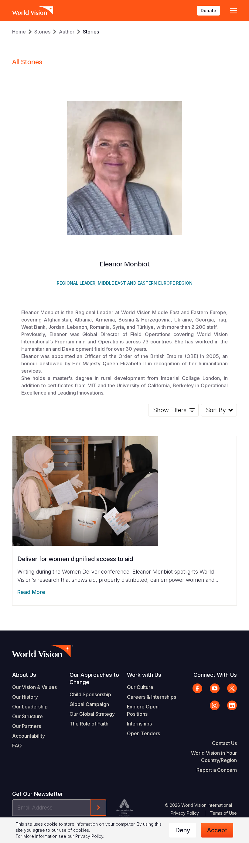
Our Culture (140, 687)
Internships (139, 724)
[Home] (33, 10)
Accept (217, 830)
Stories (42, 32)
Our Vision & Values (34, 687)
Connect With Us (215, 675)
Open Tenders (143, 733)
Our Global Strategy (92, 714)
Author (66, 32)
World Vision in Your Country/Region (214, 756)
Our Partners (26, 726)
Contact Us (224, 743)
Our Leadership (30, 707)
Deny (182, 830)
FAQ (17, 746)
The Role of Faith (89, 724)
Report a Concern (216, 770)
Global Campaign (89, 704)
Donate (208, 10)
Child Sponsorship (90, 694)
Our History (25, 697)
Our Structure (27, 716)
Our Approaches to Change (94, 678)
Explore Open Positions (143, 710)
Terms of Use (223, 813)
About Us (24, 675)
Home (19, 32)
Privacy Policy (185, 813)
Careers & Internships (151, 697)
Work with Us (144, 675)
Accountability (28, 736)
